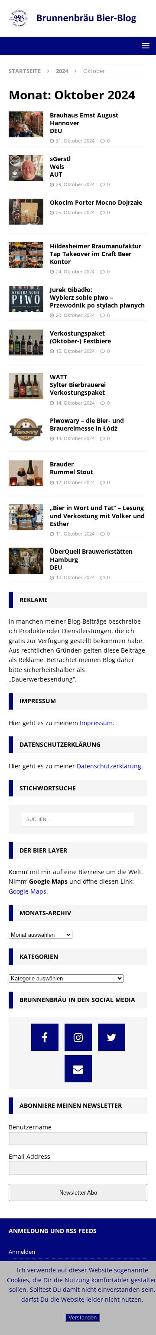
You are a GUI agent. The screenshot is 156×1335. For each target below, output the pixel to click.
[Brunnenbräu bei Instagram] (78, 1037)
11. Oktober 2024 (75, 533)
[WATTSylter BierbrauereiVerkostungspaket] (26, 386)
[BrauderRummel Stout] (26, 473)
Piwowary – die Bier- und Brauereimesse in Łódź (87, 424)
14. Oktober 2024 (75, 403)
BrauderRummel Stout (71, 468)
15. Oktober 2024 (75, 351)
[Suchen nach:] (78, 819)
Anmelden (22, 1252)
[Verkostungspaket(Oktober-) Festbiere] (26, 342)
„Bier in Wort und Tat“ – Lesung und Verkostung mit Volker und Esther (97, 515)
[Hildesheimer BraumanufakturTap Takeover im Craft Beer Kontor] (26, 255)
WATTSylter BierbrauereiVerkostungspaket (78, 384)
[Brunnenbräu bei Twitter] (111, 1037)
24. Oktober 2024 (75, 271)
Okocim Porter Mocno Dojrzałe (96, 202)
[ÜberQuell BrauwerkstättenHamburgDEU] (26, 561)
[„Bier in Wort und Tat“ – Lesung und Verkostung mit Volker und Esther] (26, 517)
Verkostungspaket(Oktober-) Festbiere (80, 337)
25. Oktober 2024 (75, 212)
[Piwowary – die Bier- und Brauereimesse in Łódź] (26, 430)
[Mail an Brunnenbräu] (78, 1068)
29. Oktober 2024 (75, 184)
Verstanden (82, 1317)
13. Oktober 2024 (75, 438)
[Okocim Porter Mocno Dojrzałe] (26, 212)
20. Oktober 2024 (75, 315)
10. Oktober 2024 (75, 577)
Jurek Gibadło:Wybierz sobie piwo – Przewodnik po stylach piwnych (97, 297)
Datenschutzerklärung (109, 766)
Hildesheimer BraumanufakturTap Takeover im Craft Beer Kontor (95, 254)
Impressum (96, 723)
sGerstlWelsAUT (60, 166)
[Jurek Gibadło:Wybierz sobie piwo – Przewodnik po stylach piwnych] (26, 299)
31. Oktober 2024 (75, 140)
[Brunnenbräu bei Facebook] (44, 1037)
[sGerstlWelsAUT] (26, 168)
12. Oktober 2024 (75, 482)
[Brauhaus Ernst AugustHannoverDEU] (26, 124)
